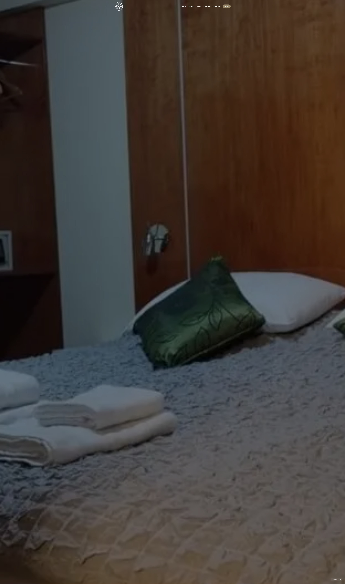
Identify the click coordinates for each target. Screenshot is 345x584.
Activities (207, 6)
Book (226, 6)
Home (184, 6)
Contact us (216, 6)
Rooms (191, 6)
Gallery (198, 6)
